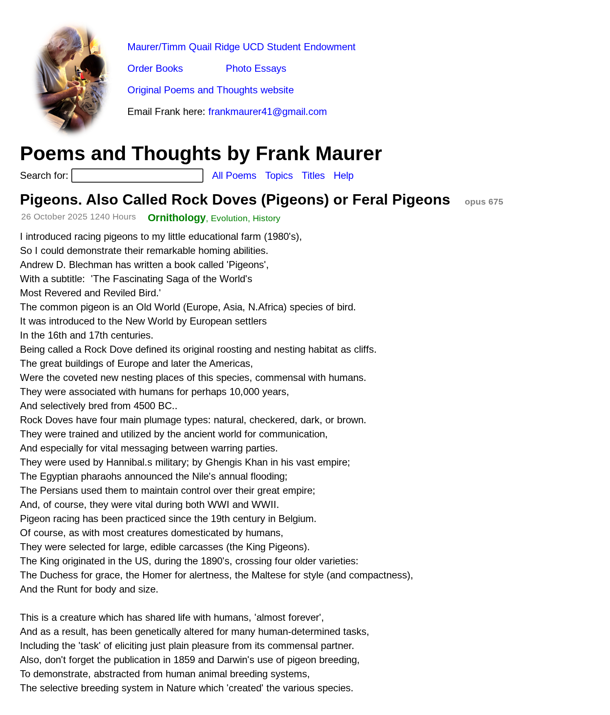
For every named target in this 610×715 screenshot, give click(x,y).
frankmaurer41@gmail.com (267, 111)
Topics (279, 175)
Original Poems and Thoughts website (210, 89)
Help (344, 175)
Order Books (155, 68)
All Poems (234, 175)
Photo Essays (256, 68)
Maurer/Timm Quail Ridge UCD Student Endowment (241, 46)
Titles (313, 175)
